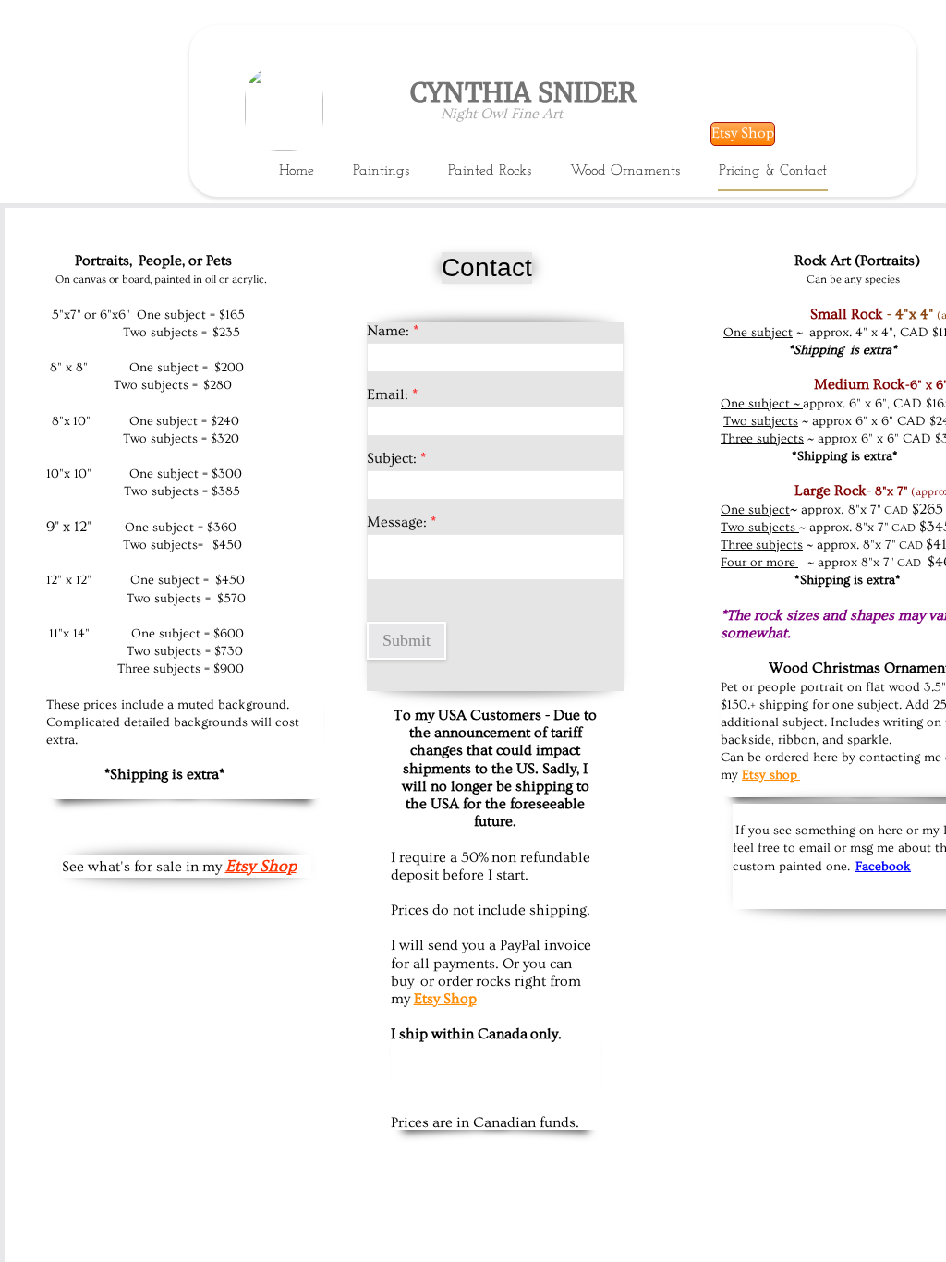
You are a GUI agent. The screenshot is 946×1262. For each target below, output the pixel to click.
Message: (401, 522)
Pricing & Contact (773, 171)
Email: (392, 394)
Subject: (396, 458)
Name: (392, 330)
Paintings (381, 171)
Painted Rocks (489, 171)
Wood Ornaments (625, 171)
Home (296, 171)
